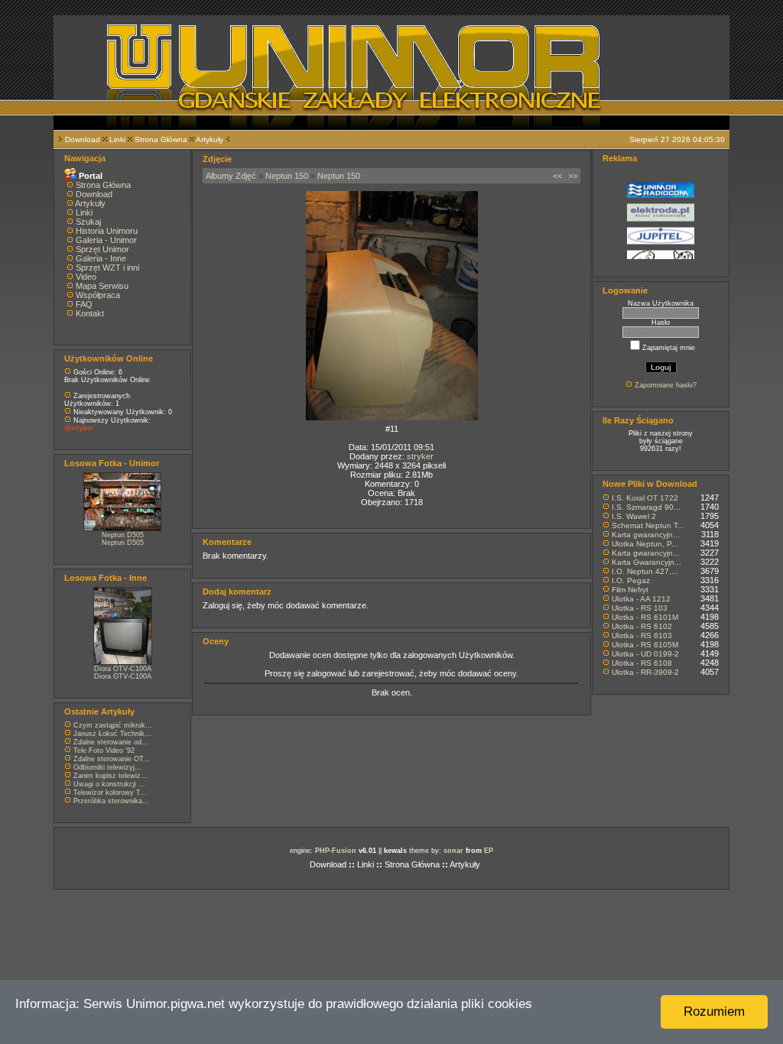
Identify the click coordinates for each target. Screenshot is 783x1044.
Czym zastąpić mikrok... (112, 725)
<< (557, 175)
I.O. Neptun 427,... (645, 571)
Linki (117, 139)
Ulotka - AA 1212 (641, 599)
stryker (420, 456)
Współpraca (98, 295)
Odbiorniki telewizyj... (107, 767)
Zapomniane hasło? (666, 385)
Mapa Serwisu (102, 285)
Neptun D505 (123, 535)
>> (572, 175)
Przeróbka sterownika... (111, 801)
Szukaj (88, 221)
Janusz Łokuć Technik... (112, 734)
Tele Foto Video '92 (104, 750)
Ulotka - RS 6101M (645, 617)
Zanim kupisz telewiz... (110, 776)
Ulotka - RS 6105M (645, 644)
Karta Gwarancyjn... (646, 562)
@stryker (78, 428)
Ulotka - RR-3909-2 (645, 672)
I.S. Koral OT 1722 (645, 498)
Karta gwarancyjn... (646, 534)
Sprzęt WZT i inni (107, 267)
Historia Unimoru (107, 230)
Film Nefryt (630, 589)
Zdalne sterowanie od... (110, 742)
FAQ (84, 304)
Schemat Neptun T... (648, 525)
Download (82, 139)
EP (488, 850)
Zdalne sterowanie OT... (111, 759)
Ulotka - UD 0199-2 (645, 654)
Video (86, 276)
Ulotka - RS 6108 (642, 663)
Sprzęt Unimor (102, 249)
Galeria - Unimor (106, 240)
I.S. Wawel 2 (634, 516)
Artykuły (209, 139)
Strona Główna (161, 139)
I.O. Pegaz (631, 580)
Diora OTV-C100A (122, 669)
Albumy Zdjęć (231, 175)
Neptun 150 (286, 175)
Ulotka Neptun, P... (645, 544)
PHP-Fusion (335, 850)
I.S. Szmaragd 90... (646, 507)
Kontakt (90, 313)
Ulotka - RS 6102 (642, 626)
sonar (453, 850)
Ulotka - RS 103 (640, 608)
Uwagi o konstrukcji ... (109, 784)
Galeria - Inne (101, 258)
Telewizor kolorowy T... (110, 792)
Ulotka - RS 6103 (642, 635)
